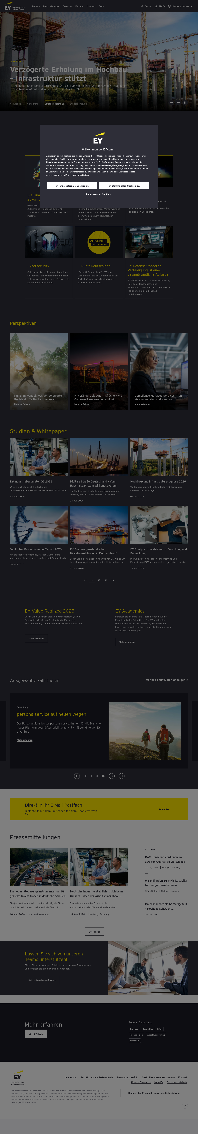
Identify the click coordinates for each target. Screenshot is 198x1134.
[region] (99, 166)
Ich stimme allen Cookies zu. (124, 185)
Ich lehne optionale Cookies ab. (72, 185)
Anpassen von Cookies (98, 194)
